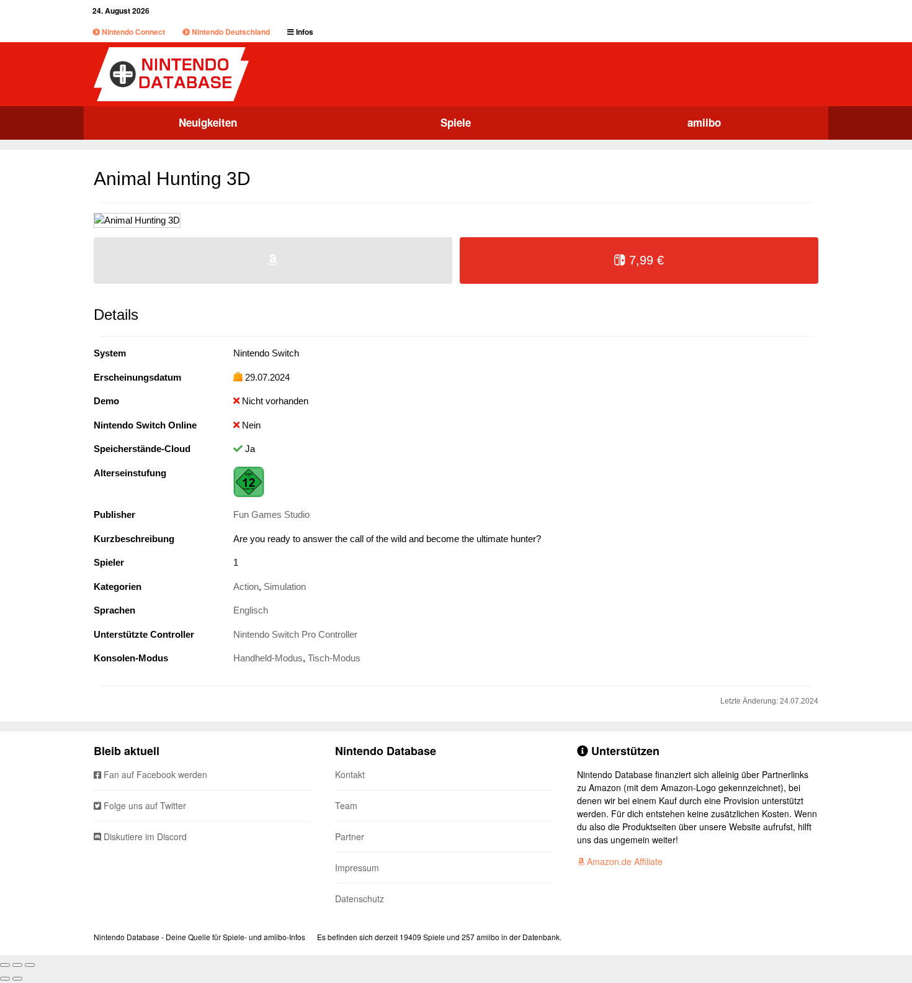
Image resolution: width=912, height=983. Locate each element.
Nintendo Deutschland (230, 31)
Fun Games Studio (271, 514)
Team (346, 805)
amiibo (704, 122)
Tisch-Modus (334, 658)
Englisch (250, 610)
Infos (303, 31)
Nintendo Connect (132, 31)
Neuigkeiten (208, 122)
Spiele (455, 122)
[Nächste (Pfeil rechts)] (17, 979)
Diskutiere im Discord (144, 836)
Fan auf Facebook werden (154, 774)
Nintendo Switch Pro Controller (295, 634)
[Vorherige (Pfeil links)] (5, 979)
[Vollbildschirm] (17, 965)
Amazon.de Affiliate (623, 861)
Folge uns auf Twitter (143, 805)
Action (246, 586)
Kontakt (350, 774)
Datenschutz (359, 898)
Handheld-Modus (268, 658)
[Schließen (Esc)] (5, 965)
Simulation (285, 586)
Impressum (357, 867)
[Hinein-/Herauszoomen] (30, 965)
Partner (349, 836)
